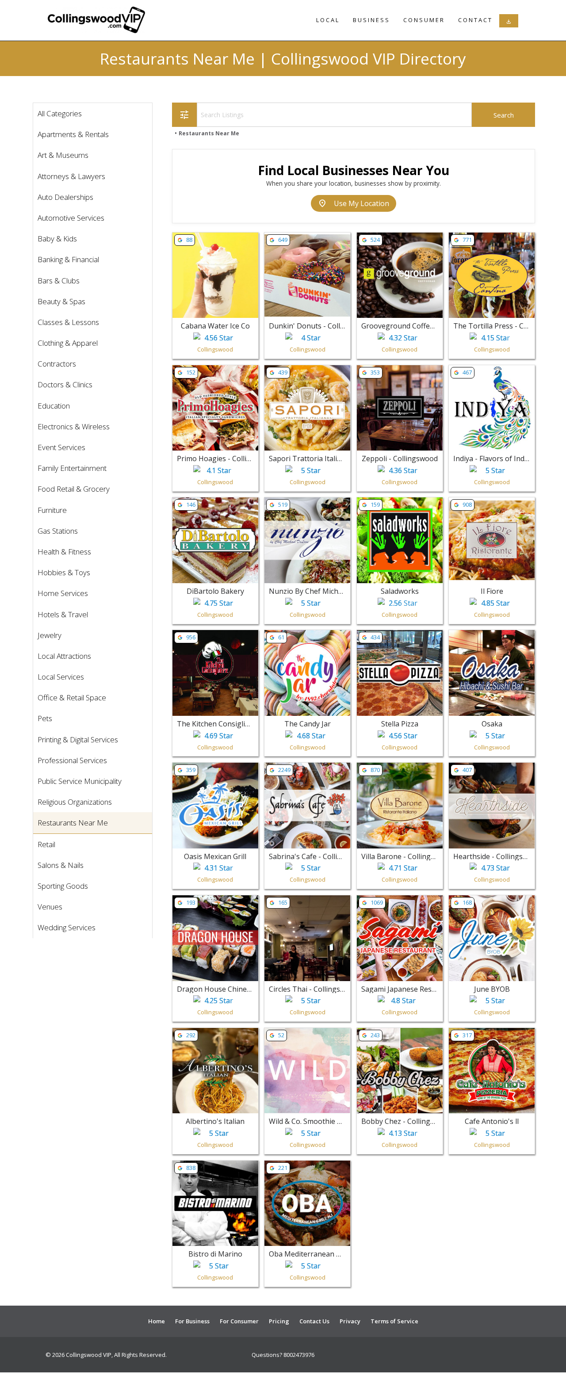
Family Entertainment (72, 468)
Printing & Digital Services (78, 739)
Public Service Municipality (80, 781)
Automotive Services (71, 218)
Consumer (424, 20)
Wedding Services (67, 927)
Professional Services (72, 760)
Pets (45, 718)
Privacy (350, 1321)
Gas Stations (58, 531)
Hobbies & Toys (64, 572)
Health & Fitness (64, 551)
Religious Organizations (75, 802)
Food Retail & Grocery (74, 489)
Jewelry (49, 635)
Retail (46, 844)
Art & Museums (63, 155)
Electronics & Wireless (74, 426)
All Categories (60, 113)
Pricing (279, 1321)
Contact (475, 20)
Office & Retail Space (72, 697)
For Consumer (239, 1321)
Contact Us (314, 1321)
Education (54, 406)
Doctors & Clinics (65, 384)
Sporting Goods (63, 886)
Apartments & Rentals (73, 134)
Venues (50, 907)
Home (156, 1321)
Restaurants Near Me (73, 823)
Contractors (57, 364)
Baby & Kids (57, 238)
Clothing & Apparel (68, 343)
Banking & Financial (68, 259)
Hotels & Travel (63, 614)
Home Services (63, 593)
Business (371, 20)
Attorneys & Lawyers (71, 176)
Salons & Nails (61, 865)
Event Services (61, 447)
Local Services (61, 677)
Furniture (52, 510)
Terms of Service (394, 1321)
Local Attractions (64, 656)
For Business (192, 1321)
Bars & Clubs (59, 280)
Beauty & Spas (61, 301)
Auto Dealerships (65, 197)
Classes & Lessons (68, 322)
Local (328, 20)
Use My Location (353, 203)
